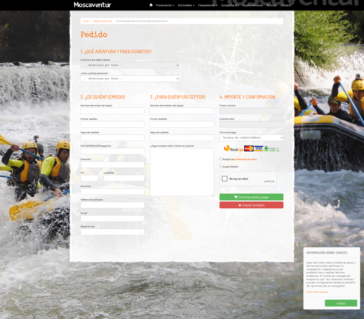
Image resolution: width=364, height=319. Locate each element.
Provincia (86, 186)
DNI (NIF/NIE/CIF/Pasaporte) (96, 146)
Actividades (185, 5)
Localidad (109, 173)
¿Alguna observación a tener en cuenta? (172, 146)
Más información (317, 291)
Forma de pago (228, 132)
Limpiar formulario (253, 205)
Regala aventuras (252, 5)
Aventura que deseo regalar (95, 60)
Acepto (341, 303)
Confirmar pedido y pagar (253, 197)
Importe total (227, 119)
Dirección (86, 159)
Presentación (164, 5)
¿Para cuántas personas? (94, 73)
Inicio (86, 21)
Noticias (272, 5)
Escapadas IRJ (230, 5)
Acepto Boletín (230, 166)
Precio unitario (228, 105)
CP (82, 173)
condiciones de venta (245, 159)
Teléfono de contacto (92, 200)
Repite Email (88, 226)
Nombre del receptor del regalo (167, 105)
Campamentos (207, 5)
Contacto (285, 5)
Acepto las (239, 159)
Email (84, 213)
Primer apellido (89, 119)
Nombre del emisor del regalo (96, 105)
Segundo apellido (90, 132)
